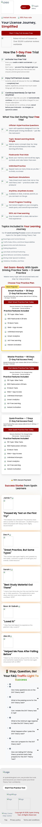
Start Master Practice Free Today (21, 368)
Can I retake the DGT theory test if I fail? (24, 712)
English (23, 7)
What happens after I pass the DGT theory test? (23, 732)
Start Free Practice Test (15, 788)
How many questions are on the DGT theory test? (23, 691)
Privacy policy (15, 820)
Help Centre (7, 816)
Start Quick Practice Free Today (21, 430)
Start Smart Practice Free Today (21, 302)
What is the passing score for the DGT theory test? (24, 701)
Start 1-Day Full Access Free (21, 33)
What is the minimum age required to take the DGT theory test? (24, 722)
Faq (5, 820)
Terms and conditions (31, 820)
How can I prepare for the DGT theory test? (23, 743)
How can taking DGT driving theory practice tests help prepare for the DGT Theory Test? (22, 755)
